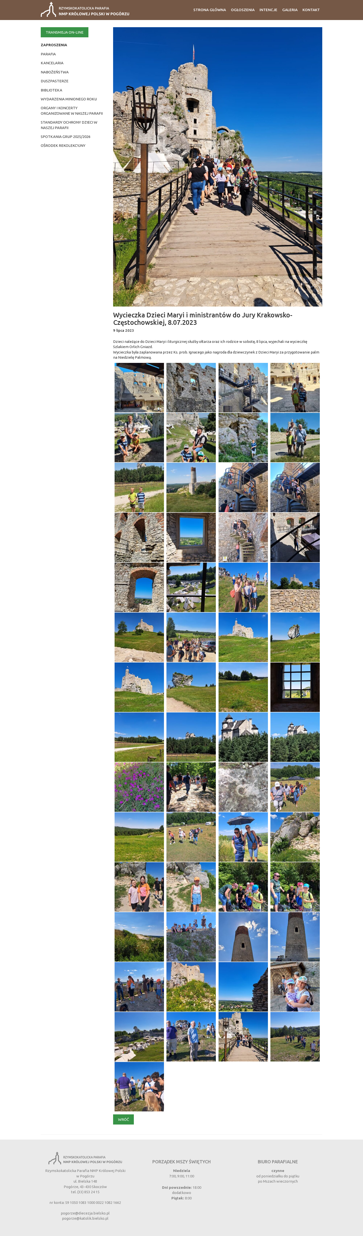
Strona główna (209, 10)
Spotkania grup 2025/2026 (65, 136)
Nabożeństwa (55, 72)
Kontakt (311, 10)
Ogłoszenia (243, 10)
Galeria (290, 10)
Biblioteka (51, 90)
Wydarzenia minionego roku (69, 99)
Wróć (123, 1119)
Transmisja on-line (64, 32)
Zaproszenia (54, 45)
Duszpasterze (54, 81)
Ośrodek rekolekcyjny (63, 145)
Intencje (268, 10)
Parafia (48, 54)
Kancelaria (52, 63)
